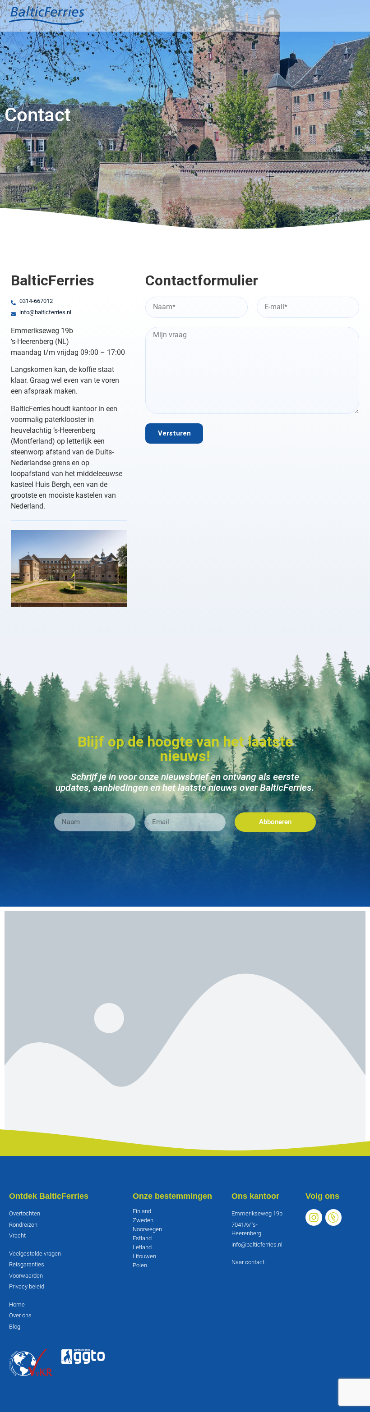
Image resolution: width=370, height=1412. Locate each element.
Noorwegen (147, 1229)
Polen (140, 1265)
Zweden (143, 1220)
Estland (142, 1238)
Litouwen (144, 1256)
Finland (142, 1211)
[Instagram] (313, 1217)
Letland (142, 1247)
